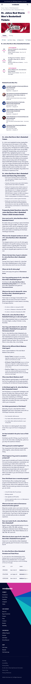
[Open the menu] (2, 4)
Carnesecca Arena (7, 287)
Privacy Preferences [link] (6, 672)
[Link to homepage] (15, 4)
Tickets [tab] (4, 35)
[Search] (27, 4)
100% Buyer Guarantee (17, 1)
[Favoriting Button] (29, 12)
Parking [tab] (11, 35)
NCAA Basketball (14, 8)
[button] (3, 40)
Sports (7, 8)
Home (2, 8)
